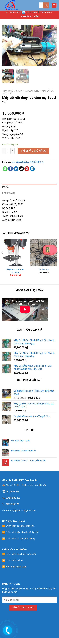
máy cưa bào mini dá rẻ (23, 450)
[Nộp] (46, 5)
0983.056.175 (12, 504)
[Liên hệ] (7, 629)
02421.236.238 (13, 498)
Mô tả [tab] (5, 187)
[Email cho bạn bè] (21, 168)
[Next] (52, 45)
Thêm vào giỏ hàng (33, 150)
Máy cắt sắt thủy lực (20, 162)
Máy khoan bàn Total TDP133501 (15, 270)
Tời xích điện (43, 269)
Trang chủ (7, 91)
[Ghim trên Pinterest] (26, 168)
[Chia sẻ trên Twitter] (15, 168)
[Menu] (54, 5)
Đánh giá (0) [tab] (8, 193)
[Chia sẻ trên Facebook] (10, 168)
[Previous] (7, 45)
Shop (19, 91)
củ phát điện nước (20, 440)
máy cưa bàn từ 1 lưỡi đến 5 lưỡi (28, 460)
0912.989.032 (12, 491)
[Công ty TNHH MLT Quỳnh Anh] (17, 5)
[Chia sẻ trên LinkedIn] (32, 168)
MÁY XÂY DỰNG (32, 91)
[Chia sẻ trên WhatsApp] (5, 168)
